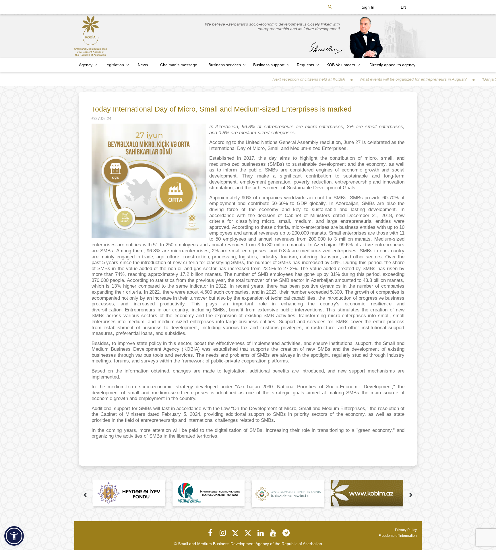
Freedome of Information (398, 536)
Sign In (368, 7)
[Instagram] (222, 533)
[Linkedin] (260, 533)
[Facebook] (210, 533)
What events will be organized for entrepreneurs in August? (392, 79)
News (143, 65)
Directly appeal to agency (392, 65)
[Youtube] (273, 533)
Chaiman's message (178, 65)
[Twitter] (235, 533)
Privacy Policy (406, 530)
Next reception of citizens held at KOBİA (287, 79)
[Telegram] (286, 533)
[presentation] (85, 494)
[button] (14, 536)
